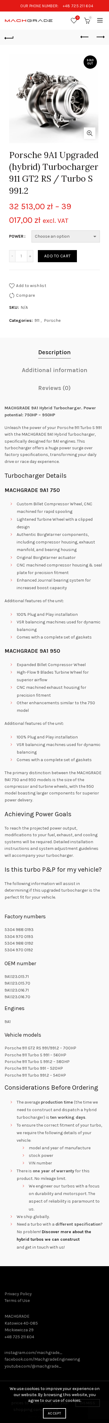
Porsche (52, 320)
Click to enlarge (89, 133)
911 (37, 320)
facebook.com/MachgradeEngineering (42, 1359)
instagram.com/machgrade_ (33, 1352)
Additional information (55, 370)
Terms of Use (17, 1300)
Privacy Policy (18, 1293)
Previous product (84, 37)
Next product (99, 37)
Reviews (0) (54, 388)
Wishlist (77, 17)
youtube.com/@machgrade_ (33, 1366)
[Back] (9, 37)
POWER (16, 236)
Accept (54, 1413)
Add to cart (57, 256)
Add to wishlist (31, 285)
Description (54, 352)
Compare (25, 295)
